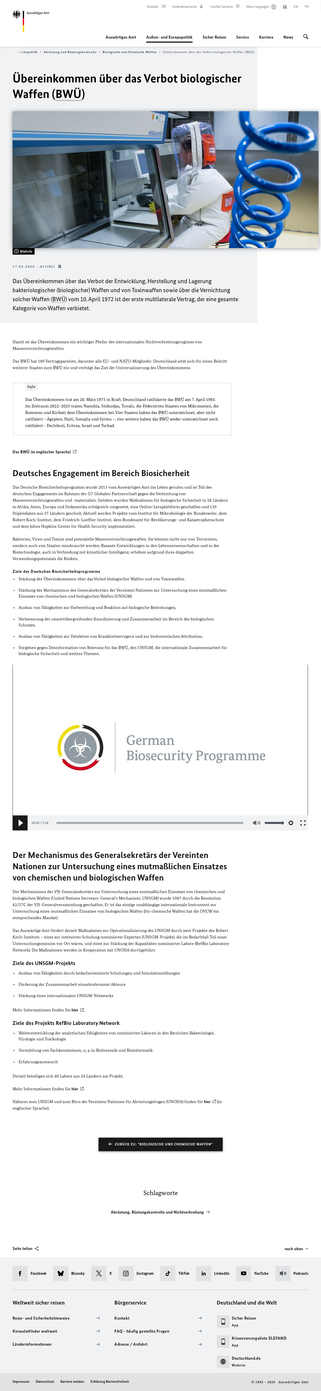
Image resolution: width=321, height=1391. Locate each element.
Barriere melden (72, 1381)
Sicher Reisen (214, 37)
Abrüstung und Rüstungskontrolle (70, 52)
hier (207, 1101)
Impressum (21, 1381)
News (288, 37)
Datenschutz (45, 1381)
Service (242, 37)
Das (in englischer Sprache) (42, 451)
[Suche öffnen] (305, 37)
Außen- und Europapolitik (169, 39)
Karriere (266, 37)
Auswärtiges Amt (121, 37)
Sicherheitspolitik (24, 52)
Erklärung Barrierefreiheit (110, 1381)
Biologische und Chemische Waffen (130, 52)
